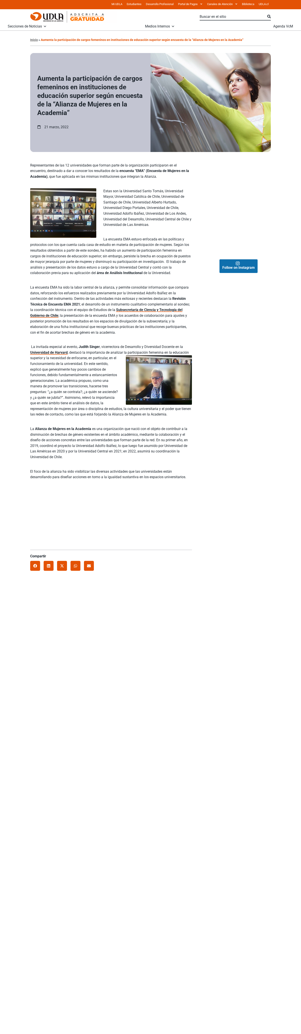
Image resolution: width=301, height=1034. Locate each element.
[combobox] (233, 16)
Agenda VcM (283, 26)
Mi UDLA (116, 4)
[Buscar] (269, 16)
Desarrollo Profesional (160, 4)
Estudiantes (134, 4)
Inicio (34, 40)
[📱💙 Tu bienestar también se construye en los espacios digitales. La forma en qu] (222, 240)
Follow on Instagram (238, 267)
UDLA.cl (264, 4)
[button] (35, 566)
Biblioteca (248, 4)
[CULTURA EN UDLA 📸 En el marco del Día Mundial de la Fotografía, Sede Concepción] (254, 207)
